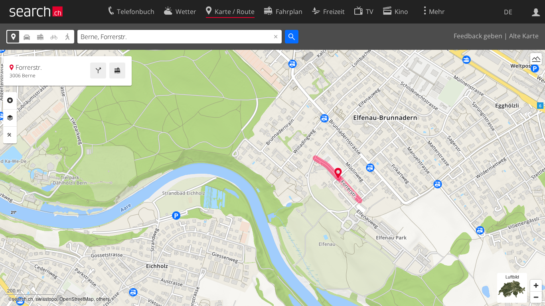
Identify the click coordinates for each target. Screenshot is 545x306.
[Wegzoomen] (536, 297)
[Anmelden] (536, 11)
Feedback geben (478, 35)
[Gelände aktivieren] (536, 59)
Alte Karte (524, 35)
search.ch (22, 298)
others (103, 298)
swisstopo (46, 298)
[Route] (98, 70)
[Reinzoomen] (536, 285)
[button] (338, 173)
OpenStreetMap (76, 298)
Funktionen (10, 135)
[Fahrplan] (117, 70)
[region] (272, 178)
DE (508, 12)
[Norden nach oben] (536, 73)
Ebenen (10, 118)
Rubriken (10, 100)
